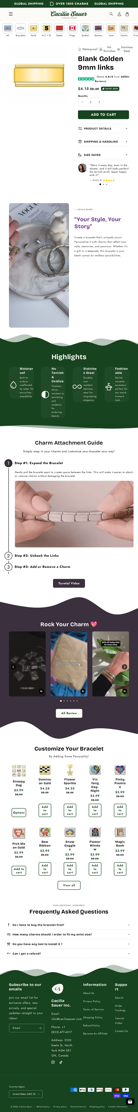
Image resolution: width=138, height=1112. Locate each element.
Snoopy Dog (19, 783)
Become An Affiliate (95, 1033)
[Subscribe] (40, 1028)
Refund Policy (91, 1025)
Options (19, 813)
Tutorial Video (119, 1021)
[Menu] (11, 14)
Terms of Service (93, 1009)
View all (69, 885)
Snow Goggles (69, 845)
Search (119, 998)
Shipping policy (97, 1106)
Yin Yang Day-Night (95, 785)
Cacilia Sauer (25, 1106)
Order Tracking (120, 1008)
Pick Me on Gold (18, 845)
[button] (111, 14)
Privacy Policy (91, 1001)
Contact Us (121, 1031)
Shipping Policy (93, 1017)
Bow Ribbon (45, 843)
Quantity (83, 96)
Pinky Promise (120, 783)
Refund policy (43, 1106)
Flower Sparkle (70, 781)
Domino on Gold (45, 781)
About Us (88, 993)
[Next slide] (124, 667)
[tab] (100, 184)
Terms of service (78, 1106)
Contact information (117, 1106)
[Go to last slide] (13, 667)
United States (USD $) (24, 1094)
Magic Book (120, 843)
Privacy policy (60, 1106)
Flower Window (95, 845)
